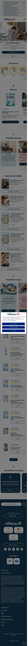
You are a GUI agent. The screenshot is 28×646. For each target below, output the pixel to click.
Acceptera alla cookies (13, 327)
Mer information (13, 320)
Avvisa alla (13, 330)
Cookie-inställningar (13, 323)
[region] (13, 323)
